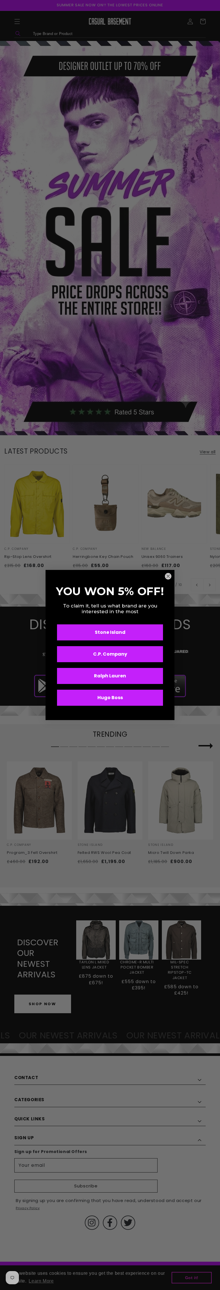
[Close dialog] (168, 576)
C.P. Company (110, 654)
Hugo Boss (110, 697)
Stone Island (110, 632)
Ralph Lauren (110, 676)
